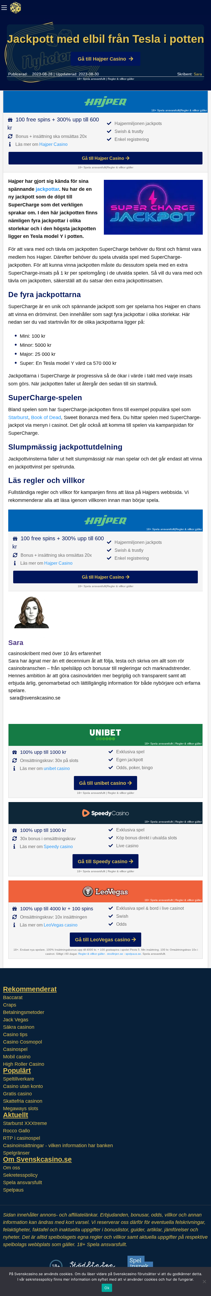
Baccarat (13, 997)
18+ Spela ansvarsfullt (91, 78)
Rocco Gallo (16, 1130)
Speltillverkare (18, 1079)
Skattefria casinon (22, 1101)
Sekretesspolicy (20, 1175)
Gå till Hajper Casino (102, 59)
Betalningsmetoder (23, 1012)
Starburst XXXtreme (25, 1123)
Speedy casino (58, 846)
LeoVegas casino (60, 925)
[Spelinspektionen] (142, 1266)
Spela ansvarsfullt (22, 1182)
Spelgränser (16, 1153)
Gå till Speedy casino (102, 861)
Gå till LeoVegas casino (102, 939)
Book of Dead (46, 417)
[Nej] (204, 1281)
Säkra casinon (18, 1027)
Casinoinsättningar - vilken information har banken (58, 1145)
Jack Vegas (15, 1019)
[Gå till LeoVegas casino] (105, 891)
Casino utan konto (23, 1086)
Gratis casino (17, 1093)
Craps (9, 1005)
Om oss (11, 1167)
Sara (198, 74)
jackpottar (47, 189)
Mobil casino (16, 1056)
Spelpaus (13, 1190)
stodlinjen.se (115, 953)
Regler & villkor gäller (121, 78)
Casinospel (15, 1049)
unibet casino (57, 768)
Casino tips (15, 1034)
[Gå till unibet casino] (105, 735)
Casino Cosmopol (22, 1042)
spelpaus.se (133, 953)
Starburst (18, 417)
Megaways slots (20, 1108)
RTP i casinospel (21, 1138)
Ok (106, 1288)
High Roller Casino (23, 1064)
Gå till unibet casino (102, 783)
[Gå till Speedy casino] (105, 813)
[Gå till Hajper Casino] (105, 102)
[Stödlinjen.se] (92, 1266)
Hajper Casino (53, 144)
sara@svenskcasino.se (35, 698)
